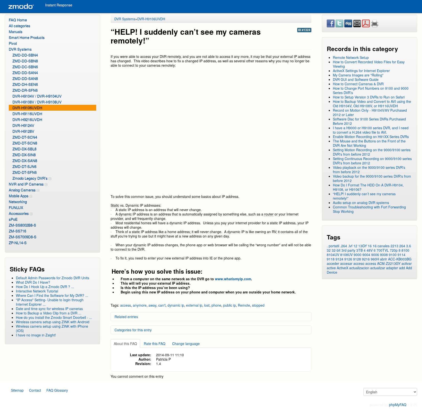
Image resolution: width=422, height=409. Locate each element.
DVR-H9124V (23, 125)
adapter (392, 267)
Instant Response (58, 4)
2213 (394, 245)
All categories (19, 25)
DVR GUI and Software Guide (356, 79)
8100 (405, 250)
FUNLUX (16, 207)
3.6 (408, 245)
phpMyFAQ (397, 404)
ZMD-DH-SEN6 (25, 84)
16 (370, 245)
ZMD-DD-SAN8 (25, 78)
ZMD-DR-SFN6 (25, 90)
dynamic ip (176, 305)
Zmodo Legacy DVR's (30, 178)
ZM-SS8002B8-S (22, 224)
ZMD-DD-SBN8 (25, 60)
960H (375, 259)
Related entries (126, 316)
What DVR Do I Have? (33, 282)
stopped (258, 305)
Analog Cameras (23, 189)
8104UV (333, 254)
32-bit (336, 250)
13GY (362, 245)
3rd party (348, 250)
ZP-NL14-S (18, 242)
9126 (348, 259)
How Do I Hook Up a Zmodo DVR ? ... (45, 286)
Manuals (15, 31)
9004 (366, 254)
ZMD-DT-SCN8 (24, 142)
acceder (333, 263)
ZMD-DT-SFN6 (24, 172)
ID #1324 (304, 30)
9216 (366, 259)
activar (406, 263)
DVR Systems (20, 49)
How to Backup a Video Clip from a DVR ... (48, 313)
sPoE (13, 219)
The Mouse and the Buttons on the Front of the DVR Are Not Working (369, 143)
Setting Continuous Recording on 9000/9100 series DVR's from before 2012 (372, 160)
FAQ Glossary (57, 390)
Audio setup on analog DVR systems (361, 202)
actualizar (377, 267)
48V (370, 250)
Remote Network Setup (351, 57)
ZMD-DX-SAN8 (24, 160)
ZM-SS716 (17, 230)
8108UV (346, 254)
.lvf (350, 245)
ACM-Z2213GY (389, 263)
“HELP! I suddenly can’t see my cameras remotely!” (364, 196)
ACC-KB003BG (399, 259)
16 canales (381, 245)
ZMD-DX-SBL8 (24, 148)
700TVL (383, 250)
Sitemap (17, 390)
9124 (339, 259)
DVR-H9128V (23, 131)
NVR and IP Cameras (27, 183)
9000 (357, 254)
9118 (331, 259)
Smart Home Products (27, 37)
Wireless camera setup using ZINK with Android (52, 321)
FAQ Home (18, 19)
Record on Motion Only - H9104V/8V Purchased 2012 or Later (370, 112)
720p (394, 250)
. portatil (333, 245)
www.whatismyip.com (233, 278)
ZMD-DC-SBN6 (25, 66)
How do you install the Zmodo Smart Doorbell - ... (54, 317)
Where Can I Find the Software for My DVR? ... (52, 295)
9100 (393, 254)
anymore (140, 305)
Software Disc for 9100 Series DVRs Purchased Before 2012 (369, 121)
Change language (186, 343)
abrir (383, 259)
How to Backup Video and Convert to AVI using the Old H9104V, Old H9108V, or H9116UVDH (372, 103)
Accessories (19, 213)
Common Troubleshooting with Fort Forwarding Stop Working (369, 209)
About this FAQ (125, 343)
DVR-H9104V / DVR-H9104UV (37, 95)
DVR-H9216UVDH (27, 119)
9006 (375, 254)
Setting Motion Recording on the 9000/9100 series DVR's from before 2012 (372, 152)
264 (402, 245)
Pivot (13, 43)
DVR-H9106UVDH (27, 107)
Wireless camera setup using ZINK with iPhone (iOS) (52, 328)
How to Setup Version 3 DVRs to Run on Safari (369, 97)
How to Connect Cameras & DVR (358, 83)
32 (329, 250)
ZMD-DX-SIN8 (24, 154)
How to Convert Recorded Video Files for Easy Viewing (369, 64)
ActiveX (342, 267)
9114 (401, 254)
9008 (384, 254)
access (125, 305)
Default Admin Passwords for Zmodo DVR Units (52, 277)
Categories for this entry (133, 329)
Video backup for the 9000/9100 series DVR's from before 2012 (372, 178)
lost (207, 305)
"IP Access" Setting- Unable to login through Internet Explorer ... (50, 302)
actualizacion (359, 267)
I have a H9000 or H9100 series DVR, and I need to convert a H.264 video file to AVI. (371, 130)
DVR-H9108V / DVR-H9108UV (37, 101)
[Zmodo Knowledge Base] (21, 6)
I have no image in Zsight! (36, 335)
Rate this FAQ (154, 343)
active (331, 267)
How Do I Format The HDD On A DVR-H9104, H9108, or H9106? (368, 187)
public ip (229, 305)
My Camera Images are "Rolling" (358, 75)
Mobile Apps (19, 195)
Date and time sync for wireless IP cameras (49, 308)
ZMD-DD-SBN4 (25, 54)
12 (355, 245)
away (152, 305)
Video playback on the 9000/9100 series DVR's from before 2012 (369, 169)
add (402, 267)
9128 (357, 259)
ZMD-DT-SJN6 (24, 166)
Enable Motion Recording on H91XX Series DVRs (371, 136)
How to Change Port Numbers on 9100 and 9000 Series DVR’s (371, 90)
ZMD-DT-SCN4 (24, 137)
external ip (194, 305)
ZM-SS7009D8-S (22, 236)
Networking (18, 201)
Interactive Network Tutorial (37, 291)
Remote (244, 305)
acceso (358, 263)
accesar (346, 263)
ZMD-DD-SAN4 (25, 72)
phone (216, 305)
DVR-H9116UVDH (27, 113)
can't (162, 305)
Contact (35, 390)
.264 (343, 245)
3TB (359, 250)
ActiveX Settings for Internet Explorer (361, 70)
